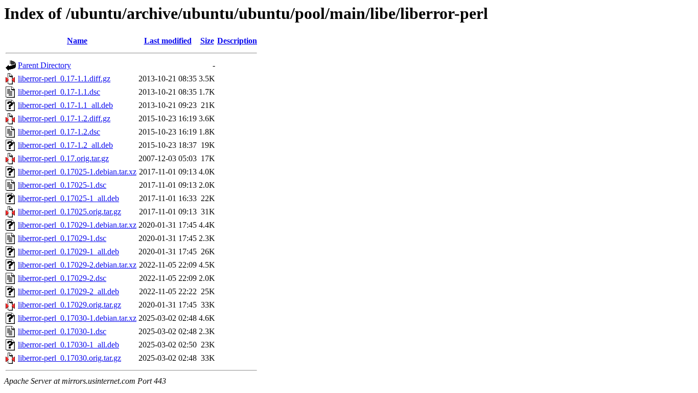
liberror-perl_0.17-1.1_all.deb (65, 105)
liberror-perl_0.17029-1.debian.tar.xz (77, 225)
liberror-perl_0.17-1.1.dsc (59, 92)
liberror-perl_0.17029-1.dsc (62, 238)
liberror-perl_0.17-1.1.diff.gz (64, 78)
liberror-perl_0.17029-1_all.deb (68, 251)
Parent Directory (44, 65)
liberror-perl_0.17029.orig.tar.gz (69, 304)
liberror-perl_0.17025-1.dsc (62, 185)
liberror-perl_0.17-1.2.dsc (59, 131)
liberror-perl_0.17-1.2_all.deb (65, 145)
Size (207, 40)
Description (237, 40)
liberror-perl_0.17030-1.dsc (62, 331)
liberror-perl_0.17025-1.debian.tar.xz (77, 171)
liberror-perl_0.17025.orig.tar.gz (69, 211)
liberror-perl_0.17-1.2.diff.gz (64, 118)
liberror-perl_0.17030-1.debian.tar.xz (77, 318)
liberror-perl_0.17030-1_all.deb (68, 344)
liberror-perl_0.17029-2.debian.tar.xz (77, 264)
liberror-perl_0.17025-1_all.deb (68, 198)
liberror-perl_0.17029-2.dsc (62, 278)
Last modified (168, 40)
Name (77, 40)
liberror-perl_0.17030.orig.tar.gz (69, 358)
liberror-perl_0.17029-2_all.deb (68, 291)
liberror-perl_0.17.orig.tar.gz (63, 158)
